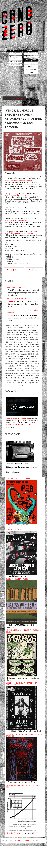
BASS (18, 376)
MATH (37, 347)
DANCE (13, 342)
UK (15, 376)
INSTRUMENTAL (10, 340)
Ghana (29, 330)
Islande (31, 376)
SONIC (16, 373)
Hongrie (33, 366)
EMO (38, 373)
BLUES (36, 378)
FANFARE (32, 325)
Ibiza (18, 383)
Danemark (21, 368)
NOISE (26, 361)
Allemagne (24, 337)
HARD (17, 361)
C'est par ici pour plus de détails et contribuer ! (21, 423)
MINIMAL (27, 368)
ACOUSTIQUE (24, 344)
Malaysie (33, 373)
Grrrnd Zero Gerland (16, 378)
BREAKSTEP (10, 332)
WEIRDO (37, 364)
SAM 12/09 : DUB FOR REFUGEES (17, 579)
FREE (11, 352)
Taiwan (22, 385)
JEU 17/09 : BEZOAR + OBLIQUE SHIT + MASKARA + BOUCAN (23, 631)
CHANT (14, 380)
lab (36, 328)
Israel (28, 373)
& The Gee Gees (15, 833)
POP (22, 383)
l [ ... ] (37, 833)
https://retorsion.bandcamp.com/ (17, 195)
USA (14, 347)
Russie (8, 378)
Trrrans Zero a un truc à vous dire (18, 287)
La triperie (31, 337)
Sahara (36, 340)
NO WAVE (9, 383)
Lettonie (7, 364)
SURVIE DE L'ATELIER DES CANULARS (18, 299)
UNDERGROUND (10, 371)
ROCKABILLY (22, 373)
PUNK (25, 383)
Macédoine (34, 330)
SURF (12, 376)
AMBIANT (15, 325)
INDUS (18, 347)
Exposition (14, 356)
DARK (36, 359)
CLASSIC (11, 349)
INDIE (21, 335)
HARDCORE (16, 344)
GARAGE (14, 359)
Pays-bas (31, 332)
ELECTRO (27, 380)
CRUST (22, 361)
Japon (17, 371)
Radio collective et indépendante (17, 419)
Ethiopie (36, 371)
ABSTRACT (16, 352)
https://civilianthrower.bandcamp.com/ (19, 233)
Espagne (28, 352)
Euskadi (28, 364)
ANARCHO (33, 368)
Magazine (23, 330)
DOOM (13, 361)
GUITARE (8, 359)
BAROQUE (27, 347)
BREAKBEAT (9, 325)
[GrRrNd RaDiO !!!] (20, 451)
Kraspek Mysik (33, 361)
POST (26, 332)
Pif (8, 833)
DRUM (25, 359)
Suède (8, 361)
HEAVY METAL (9, 373)
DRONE (37, 344)
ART (6, 349)
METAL (32, 347)
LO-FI (36, 332)
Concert (22, 364)
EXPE (22, 347)
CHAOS (36, 335)
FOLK (28, 366)
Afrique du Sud (22, 356)
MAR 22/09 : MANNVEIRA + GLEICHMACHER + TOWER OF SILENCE (24, 735)
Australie (18, 340)
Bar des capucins (22, 354)
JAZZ (32, 364)
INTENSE (36, 376)
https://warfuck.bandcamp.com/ (16, 221)
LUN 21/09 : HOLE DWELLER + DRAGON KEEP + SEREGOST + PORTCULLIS (22, 684)
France (31, 335)
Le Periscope (25, 340)
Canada (28, 371)
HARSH (8, 376)
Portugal (20, 359)
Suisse (12, 364)
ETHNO (30, 354)
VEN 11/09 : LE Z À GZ (13, 530)
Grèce (18, 337)
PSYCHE (15, 368)
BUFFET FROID (12, 328)
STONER (22, 371)
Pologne (26, 335)
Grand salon (22, 349)
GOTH (14, 383)
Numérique (20, 328)
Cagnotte (11, 301)
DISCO (34, 349)
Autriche (9, 337)
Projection (19, 342)
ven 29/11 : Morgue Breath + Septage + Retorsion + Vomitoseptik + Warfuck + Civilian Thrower (23, 118)
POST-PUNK (8, 354)
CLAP (37, 325)
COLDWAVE (31, 328)
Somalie (16, 349)
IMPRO (14, 354)
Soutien (17, 364)
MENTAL (9, 335)
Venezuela (26, 325)
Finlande (29, 342)
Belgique (22, 352)
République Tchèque (28, 378)
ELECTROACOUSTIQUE (14, 330)
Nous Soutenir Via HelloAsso (14, 98)
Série (37, 383)
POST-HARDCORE (32, 356)
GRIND (14, 337)
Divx (32, 359)
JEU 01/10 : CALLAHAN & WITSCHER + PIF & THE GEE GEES (24, 786)
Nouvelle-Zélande (11, 366)
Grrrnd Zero (34, 352)
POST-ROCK (15, 335)
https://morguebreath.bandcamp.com (18, 181)
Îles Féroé (31, 344)
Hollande (29, 349)
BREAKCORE (24, 376)
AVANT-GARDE (35, 380)
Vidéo (32, 371)
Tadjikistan (31, 383)
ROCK (24, 342)
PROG (36, 337)
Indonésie (8, 380)
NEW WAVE (9, 347)
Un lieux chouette (19, 332)
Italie (21, 325)
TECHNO (8, 342)
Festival (31, 340)
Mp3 (29, 359)
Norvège (24, 366)
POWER (19, 366)
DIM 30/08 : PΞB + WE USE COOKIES (18, 479)
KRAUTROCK (20, 380)
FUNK (25, 328)
